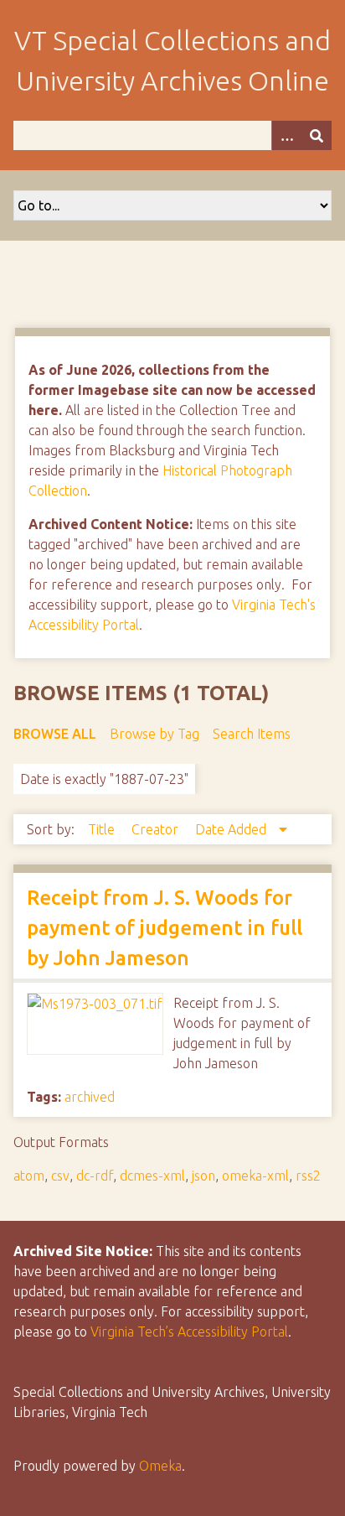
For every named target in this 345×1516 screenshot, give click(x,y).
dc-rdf (94, 1175)
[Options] (286, 135)
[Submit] (316, 135)
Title (103, 829)
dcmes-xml (152, 1175)
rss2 (308, 1175)
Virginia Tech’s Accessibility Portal (189, 1331)
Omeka (160, 1465)
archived (89, 1096)
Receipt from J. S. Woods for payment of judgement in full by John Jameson (164, 927)
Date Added (232, 829)
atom (28, 1175)
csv (60, 1175)
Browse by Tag (154, 733)
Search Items (252, 733)
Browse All (54, 733)
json (203, 1175)
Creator (156, 829)
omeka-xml (255, 1175)
